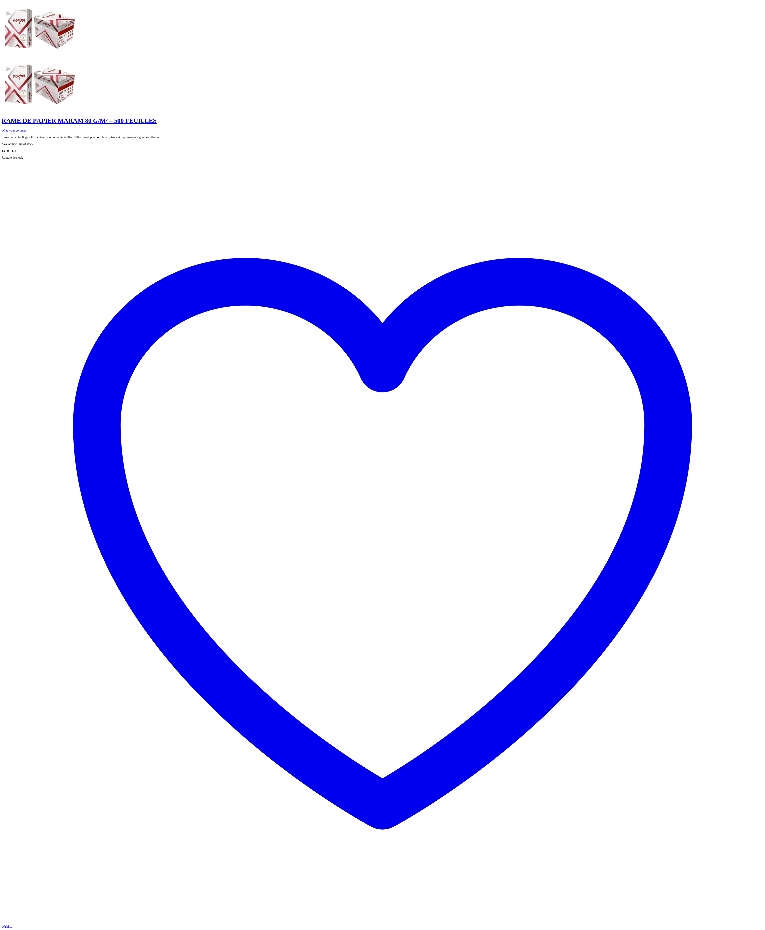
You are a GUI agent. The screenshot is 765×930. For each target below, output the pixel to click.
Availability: (9, 144)
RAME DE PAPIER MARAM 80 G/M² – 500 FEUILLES (79, 120)
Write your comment (14, 130)
